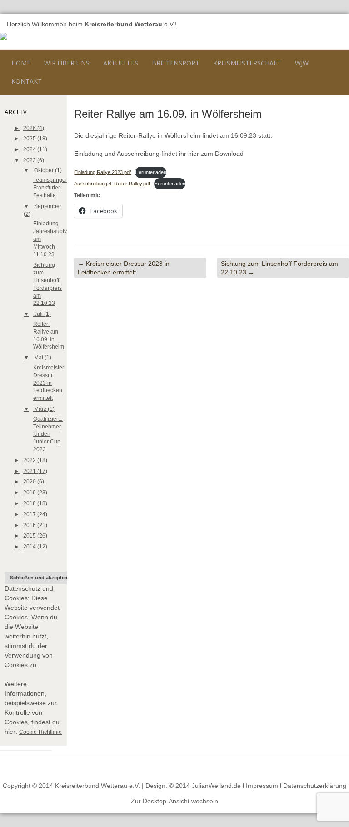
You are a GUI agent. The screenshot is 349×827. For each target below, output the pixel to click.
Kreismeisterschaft (247, 63)
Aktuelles (120, 63)
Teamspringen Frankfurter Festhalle (51, 188)
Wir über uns (67, 63)
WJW (302, 63)
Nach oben (325, 767)
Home (20, 63)
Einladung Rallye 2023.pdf (102, 172)
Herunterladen (150, 172)
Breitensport (175, 63)
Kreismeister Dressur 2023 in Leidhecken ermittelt (48, 382)
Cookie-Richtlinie (40, 732)
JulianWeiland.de (216, 785)
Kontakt (26, 81)
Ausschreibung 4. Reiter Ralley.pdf (112, 183)
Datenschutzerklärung (314, 785)
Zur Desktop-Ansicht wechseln (174, 801)
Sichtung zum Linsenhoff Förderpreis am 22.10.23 (279, 267)
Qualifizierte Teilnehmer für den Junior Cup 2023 (48, 434)
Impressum (262, 785)
